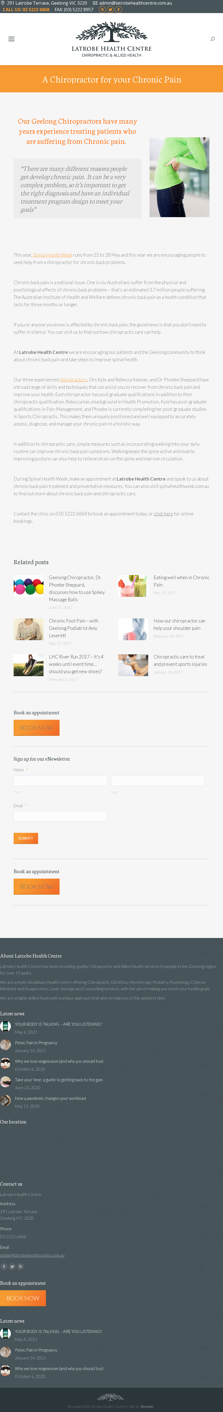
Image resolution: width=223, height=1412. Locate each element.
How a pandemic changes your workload (50, 1098)
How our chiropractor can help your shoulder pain (179, 624)
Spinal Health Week (52, 255)
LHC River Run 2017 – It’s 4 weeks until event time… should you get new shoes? (76, 664)
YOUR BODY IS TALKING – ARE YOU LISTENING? (58, 1024)
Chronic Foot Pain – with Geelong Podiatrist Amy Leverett (73, 628)
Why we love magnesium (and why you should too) (59, 1061)
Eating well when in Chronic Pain (181, 581)
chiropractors (73, 379)
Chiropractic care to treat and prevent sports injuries (180, 660)
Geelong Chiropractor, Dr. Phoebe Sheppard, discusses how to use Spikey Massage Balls (77, 588)
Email (20, 805)
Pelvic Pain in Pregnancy (36, 1042)
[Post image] (29, 586)
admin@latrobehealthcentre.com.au (135, 3)
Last (115, 792)
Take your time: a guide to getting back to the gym (59, 1079)
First (17, 792)
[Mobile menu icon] (11, 39)
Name (21, 769)
